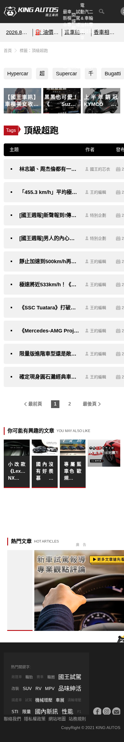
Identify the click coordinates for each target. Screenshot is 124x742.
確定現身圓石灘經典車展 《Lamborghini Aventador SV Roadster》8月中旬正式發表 (49, 377)
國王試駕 (69, 677)
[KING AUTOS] (31, 11)
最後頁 (90, 403)
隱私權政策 (35, 718)
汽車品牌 (82, 57)
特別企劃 (91, 57)
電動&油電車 (82, 21)
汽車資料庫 (69, 57)
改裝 (15, 688)
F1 (79, 712)
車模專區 (69, 21)
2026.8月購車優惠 (18, 32)
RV (38, 688)
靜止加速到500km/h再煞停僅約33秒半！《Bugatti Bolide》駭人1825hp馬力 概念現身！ (49, 261)
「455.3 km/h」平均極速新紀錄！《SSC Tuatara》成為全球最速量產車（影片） (49, 192)
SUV (27, 688)
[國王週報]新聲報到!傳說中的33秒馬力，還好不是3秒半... (49, 215)
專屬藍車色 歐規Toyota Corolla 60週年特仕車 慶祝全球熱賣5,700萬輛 (72, 472)
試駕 (28, 700)
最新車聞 (65, 21)
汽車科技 (86, 21)
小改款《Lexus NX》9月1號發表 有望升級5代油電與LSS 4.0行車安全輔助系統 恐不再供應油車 (16, 472)
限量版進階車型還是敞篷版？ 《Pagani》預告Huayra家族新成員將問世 (49, 354)
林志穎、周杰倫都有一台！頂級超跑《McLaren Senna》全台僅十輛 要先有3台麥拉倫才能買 (49, 169)
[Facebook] (97, 711)
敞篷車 (17, 677)
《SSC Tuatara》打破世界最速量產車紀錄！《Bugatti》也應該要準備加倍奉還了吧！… (49, 308)
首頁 (8, 50)
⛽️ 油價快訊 (47, 32)
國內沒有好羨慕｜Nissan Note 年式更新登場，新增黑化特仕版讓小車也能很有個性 (44, 472)
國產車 (17, 700)
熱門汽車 (65, 57)
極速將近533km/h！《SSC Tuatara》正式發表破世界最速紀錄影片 (49, 284)
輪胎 (29, 677)
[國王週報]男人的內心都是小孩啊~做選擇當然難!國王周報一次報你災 (49, 238)
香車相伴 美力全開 (106, 32)
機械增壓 (43, 700)
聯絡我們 (12, 718)
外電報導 (78, 57)
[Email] (116, 711)
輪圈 (51, 677)
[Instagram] (107, 711)
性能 (67, 712)
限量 (26, 711)
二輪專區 (91, 21)
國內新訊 (74, 57)
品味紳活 (86, 57)
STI (15, 711)
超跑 (42, 75)
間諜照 (74, 21)
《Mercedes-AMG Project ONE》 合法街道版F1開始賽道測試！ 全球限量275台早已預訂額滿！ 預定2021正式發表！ (49, 331)
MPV (50, 688)
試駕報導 (78, 21)
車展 (60, 700)
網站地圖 (57, 718)
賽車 (40, 677)
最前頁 (35, 403)
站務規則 (77, 718)
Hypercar (17, 73)
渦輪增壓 (74, 700)
